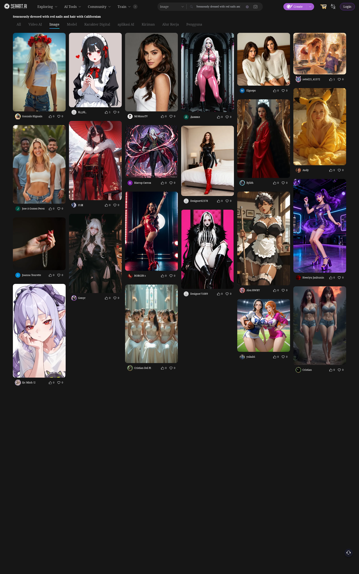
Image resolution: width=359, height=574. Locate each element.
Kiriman (148, 24)
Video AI (35, 24)
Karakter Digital (97, 24)
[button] (255, 6)
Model (72, 24)
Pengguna (194, 24)
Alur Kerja (170, 24)
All (19, 24)
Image (54, 24)
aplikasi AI (126, 24)
